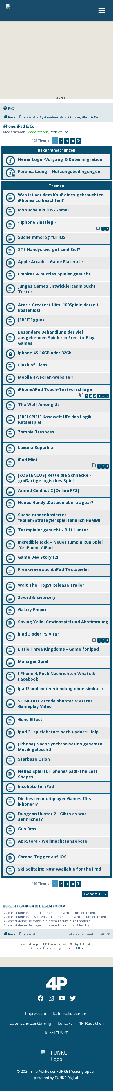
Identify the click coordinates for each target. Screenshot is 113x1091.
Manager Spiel (33, 661)
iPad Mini (27, 459)
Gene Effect (30, 719)
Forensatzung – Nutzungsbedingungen (59, 171)
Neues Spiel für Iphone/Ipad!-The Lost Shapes (58, 773)
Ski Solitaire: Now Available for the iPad (59, 869)
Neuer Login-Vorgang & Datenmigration (60, 159)
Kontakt (65, 1023)
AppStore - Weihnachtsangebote (52, 841)
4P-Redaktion (91, 1023)
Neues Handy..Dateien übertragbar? (56, 502)
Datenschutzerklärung (30, 1023)
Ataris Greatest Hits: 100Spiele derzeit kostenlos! (58, 307)
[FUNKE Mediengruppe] (56, 1056)
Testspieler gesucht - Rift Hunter (53, 530)
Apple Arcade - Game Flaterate (50, 261)
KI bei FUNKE (56, 1033)
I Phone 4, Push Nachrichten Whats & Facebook (56, 676)
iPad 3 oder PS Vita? (38, 634)
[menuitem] (8, 108)
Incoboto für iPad (36, 786)
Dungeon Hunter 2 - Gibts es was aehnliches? (52, 816)
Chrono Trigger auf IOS (42, 856)
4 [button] (73, 140)
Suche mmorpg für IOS (42, 237)
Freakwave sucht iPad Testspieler (53, 569)
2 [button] (61, 140)
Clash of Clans (33, 365)
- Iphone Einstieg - (37, 222)
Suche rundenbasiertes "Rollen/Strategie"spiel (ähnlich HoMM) (59, 517)
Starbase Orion (34, 759)
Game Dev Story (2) (38, 557)
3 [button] (67, 140)
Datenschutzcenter (70, 1013)
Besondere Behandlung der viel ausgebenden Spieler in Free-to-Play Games (56, 337)
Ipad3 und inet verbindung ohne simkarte (61, 688)
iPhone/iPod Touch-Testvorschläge (55, 389)
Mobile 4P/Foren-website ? (46, 377)
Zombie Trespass (36, 432)
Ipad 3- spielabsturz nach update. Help (58, 731)
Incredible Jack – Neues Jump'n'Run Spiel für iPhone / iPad (60, 544)
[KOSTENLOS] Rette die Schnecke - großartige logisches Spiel (54, 477)
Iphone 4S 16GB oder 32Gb (45, 352)
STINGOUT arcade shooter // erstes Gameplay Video (55, 703)
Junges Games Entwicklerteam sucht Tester (57, 288)
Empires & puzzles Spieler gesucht (54, 274)
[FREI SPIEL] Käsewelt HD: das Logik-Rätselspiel (55, 419)
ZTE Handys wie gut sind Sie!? (49, 249)
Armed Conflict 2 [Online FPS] (48, 490)
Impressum (35, 1013)
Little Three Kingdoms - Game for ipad (58, 649)
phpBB (40, 944)
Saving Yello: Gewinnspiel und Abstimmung (63, 621)
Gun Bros (27, 829)
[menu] (102, 10)
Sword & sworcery (37, 597)
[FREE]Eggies (31, 320)
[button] (78, 141)
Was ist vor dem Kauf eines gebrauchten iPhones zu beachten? (61, 197)
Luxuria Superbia (35, 447)
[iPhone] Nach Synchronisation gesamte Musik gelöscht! (60, 746)
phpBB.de (77, 948)
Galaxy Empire (33, 609)
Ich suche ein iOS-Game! (43, 210)
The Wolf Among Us (39, 404)
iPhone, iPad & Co (18, 126)
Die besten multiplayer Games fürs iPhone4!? (54, 801)
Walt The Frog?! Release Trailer (51, 585)
